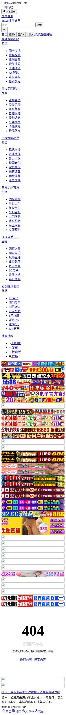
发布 (14, 347)
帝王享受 (15, 225)
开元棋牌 (15, 311)
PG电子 (14, 270)
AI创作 (16, 343)
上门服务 (15, 216)
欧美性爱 (15, 63)
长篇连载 (15, 171)
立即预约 (15, 229)
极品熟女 (15, 130)
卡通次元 (15, 126)
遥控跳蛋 (15, 261)
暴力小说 (15, 158)
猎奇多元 (15, 81)
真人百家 (15, 266)
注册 (10, 16)
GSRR (18, 707)
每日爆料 (15, 279)
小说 (30, 34)
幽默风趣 (15, 175)
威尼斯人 (15, 306)
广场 (14, 356)
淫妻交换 (15, 180)
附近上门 (15, 203)
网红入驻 (15, 248)
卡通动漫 (15, 68)
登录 (4, 16)
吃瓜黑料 (15, 77)
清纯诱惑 (15, 117)
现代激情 (15, 149)
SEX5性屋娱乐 (10, 20)
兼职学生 (15, 207)
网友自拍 (15, 253)
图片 (21, 34)
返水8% (14, 319)
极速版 (16, 351)
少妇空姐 (15, 212)
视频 (12, 34)
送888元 (14, 324)
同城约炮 (15, 199)
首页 (4, 34)
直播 (43, 34)
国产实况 (15, 50)
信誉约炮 (15, 221)
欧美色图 (15, 104)
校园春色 (15, 162)
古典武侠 (15, 154)
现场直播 (15, 257)
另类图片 (15, 122)
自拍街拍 (15, 113)
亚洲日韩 (15, 59)
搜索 (39, 25)
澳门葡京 (15, 302)
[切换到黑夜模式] (4, 29)
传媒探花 (15, 55)
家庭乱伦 (15, 167)
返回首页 (26, 659)
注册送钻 (15, 274)
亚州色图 (15, 100)
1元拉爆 (14, 315)
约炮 (37, 34)
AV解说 (14, 72)
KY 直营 (14, 328)
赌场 (49, 34)
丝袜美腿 (15, 109)
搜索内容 (40, 659)
